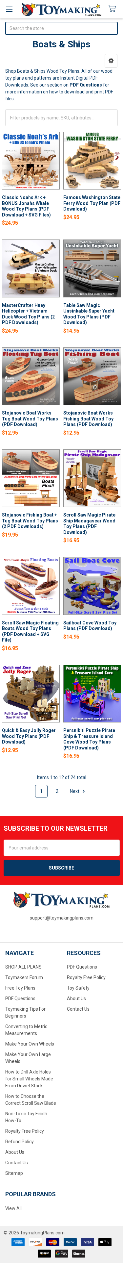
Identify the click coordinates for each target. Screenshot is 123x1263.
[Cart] (113, 9)
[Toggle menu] (9, 9)
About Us (14, 1152)
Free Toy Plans (20, 988)
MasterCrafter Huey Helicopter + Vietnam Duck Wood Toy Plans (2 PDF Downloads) (28, 314)
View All (13, 1208)
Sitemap (14, 1173)
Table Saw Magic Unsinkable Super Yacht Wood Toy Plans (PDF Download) (88, 314)
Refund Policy (19, 1141)
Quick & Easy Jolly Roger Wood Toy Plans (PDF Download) (29, 736)
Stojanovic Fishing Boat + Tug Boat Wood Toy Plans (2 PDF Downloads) (30, 520)
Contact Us (16, 1162)
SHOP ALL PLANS (23, 967)
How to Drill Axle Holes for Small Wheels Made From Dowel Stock (29, 1078)
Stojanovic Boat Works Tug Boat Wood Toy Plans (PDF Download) (30, 418)
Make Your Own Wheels (29, 1044)
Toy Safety (78, 988)
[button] (111, 61)
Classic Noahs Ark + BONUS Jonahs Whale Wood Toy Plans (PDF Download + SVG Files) (26, 206)
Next (75, 791)
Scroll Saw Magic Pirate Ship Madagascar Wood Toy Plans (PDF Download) (89, 523)
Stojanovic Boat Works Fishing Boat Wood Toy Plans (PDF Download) (88, 418)
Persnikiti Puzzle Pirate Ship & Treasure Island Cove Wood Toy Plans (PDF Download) (89, 739)
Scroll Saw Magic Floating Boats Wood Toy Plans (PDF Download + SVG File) (30, 631)
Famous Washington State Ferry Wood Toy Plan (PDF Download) (91, 203)
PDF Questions (20, 998)
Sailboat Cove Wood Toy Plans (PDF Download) (89, 625)
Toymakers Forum (24, 977)
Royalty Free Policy (24, 1131)
